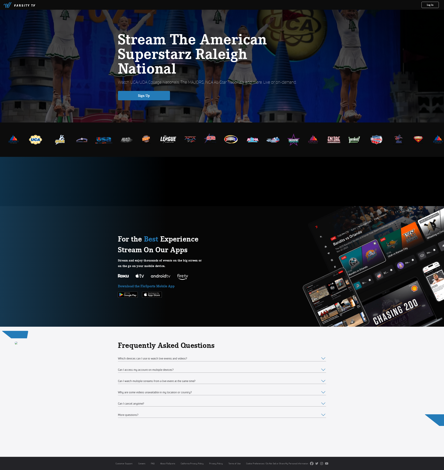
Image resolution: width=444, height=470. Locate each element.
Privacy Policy (216, 463)
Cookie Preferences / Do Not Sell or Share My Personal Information (277, 463)
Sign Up (144, 95)
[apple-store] (152, 303)
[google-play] (128, 303)
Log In (430, 4)
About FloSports (167, 463)
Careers (142, 463)
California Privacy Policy (192, 463)
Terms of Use (234, 463)
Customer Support (124, 463)
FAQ (153, 463)
